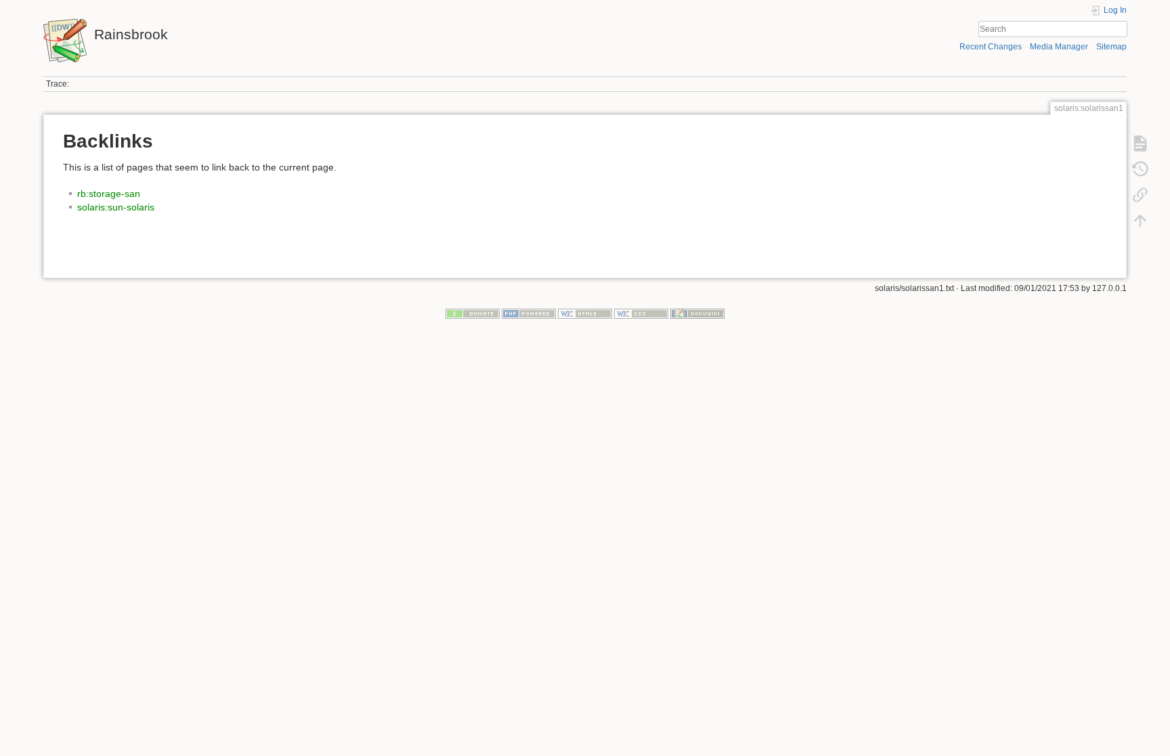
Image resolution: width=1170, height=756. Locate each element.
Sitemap (1111, 46)
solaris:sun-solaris (115, 207)
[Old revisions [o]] (1140, 169)
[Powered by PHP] (529, 313)
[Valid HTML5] (585, 313)
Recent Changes (990, 46)
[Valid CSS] (641, 313)
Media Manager (1059, 46)
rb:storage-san (108, 193)
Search (1120, 29)
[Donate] (473, 313)
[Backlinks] (1140, 195)
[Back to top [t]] (1140, 221)
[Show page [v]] (1140, 143)
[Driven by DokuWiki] (697, 313)
